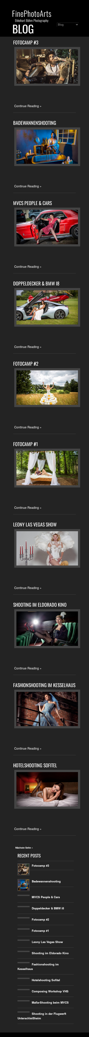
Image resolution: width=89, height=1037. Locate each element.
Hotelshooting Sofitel (35, 765)
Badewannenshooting (34, 122)
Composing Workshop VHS (50, 991)
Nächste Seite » (24, 847)
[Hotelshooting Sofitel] (47, 807)
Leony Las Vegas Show (35, 524)
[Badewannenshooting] (47, 165)
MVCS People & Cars (32, 202)
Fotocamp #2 (25, 363)
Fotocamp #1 (25, 443)
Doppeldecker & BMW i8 (36, 283)
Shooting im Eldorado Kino (40, 604)
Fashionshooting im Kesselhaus (44, 684)
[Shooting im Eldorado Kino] (47, 647)
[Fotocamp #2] (47, 406)
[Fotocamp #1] (47, 486)
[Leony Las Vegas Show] (47, 566)
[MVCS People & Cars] (47, 245)
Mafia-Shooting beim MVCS (50, 1002)
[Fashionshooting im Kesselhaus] (47, 727)
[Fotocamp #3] (47, 84)
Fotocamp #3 (25, 42)
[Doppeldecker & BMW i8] (47, 325)
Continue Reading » (27, 106)
